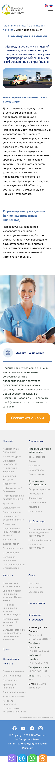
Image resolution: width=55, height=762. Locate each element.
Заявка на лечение (13, 671)
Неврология (9, 483)
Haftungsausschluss (27, 739)
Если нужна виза (12, 675)
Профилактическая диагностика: (39, 450)
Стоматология (11, 552)
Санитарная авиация (14, 692)
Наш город (34, 583)
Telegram (32, 728)
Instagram (40, 728)
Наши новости (36, 603)
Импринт (27, 748)
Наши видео (35, 587)
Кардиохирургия (12, 456)
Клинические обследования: (37, 482)
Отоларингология (13, 548)
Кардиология (35, 498)
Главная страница (14, 25)
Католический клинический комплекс (11, 622)
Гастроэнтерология (39, 489)
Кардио (32, 461)
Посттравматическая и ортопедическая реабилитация (40, 532)
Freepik (51, 717)
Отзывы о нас (35, 592)
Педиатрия (9, 524)
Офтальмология (11, 507)
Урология (8, 503)
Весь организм (36, 456)
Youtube (23, 728)
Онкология (34, 465)
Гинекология (35, 493)
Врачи (6, 649)
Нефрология (10, 539)
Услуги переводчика (14, 696)
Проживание (10, 680)
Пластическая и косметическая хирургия (12, 531)
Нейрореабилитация (39, 540)
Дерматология (11, 543)
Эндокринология (12, 512)
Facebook (14, 728)
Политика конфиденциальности (27, 743)
